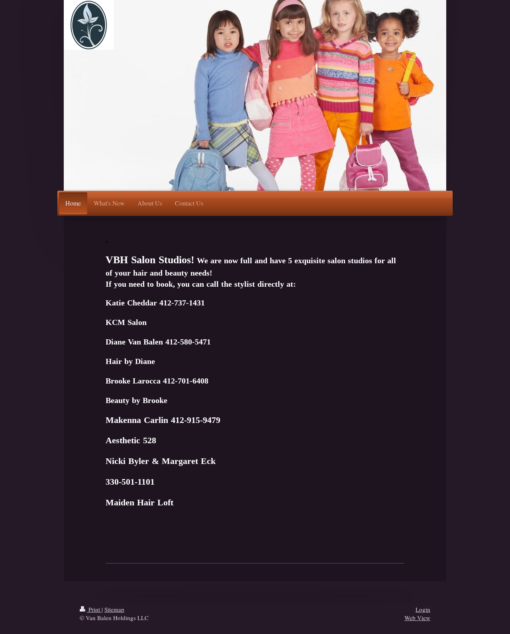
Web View (417, 618)
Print (94, 609)
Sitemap (114, 609)
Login (423, 609)
